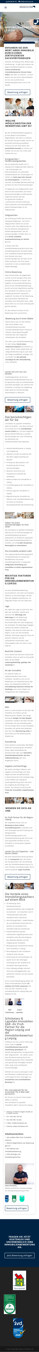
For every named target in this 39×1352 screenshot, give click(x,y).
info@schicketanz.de (19, 1123)
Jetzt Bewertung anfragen (19, 1255)
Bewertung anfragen (17, 92)
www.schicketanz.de (20, 1126)
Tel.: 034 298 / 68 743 (14, 1116)
